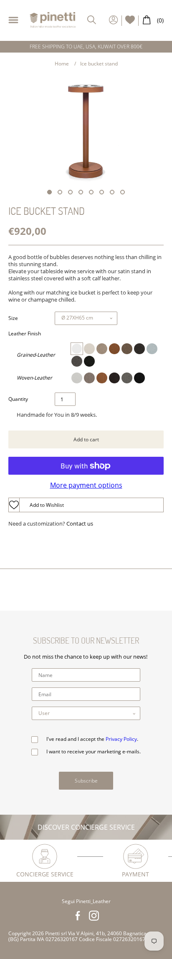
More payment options (86, 485)
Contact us (79, 524)
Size (13, 318)
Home (62, 63)
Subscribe (86, 780)
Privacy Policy (121, 739)
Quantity (18, 399)
